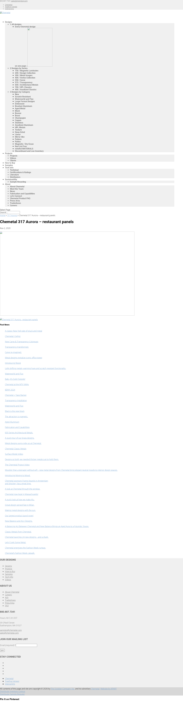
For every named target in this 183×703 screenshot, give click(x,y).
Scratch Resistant (23, 96)
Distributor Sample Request (12, 694)
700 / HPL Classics (23, 87)
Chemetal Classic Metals (15, 448)
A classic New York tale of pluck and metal (23, 331)
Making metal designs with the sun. (20, 510)
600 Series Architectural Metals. (19, 432)
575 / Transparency (23, 82)
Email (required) (8, 645)
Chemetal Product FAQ (20, 198)
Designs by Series (19, 68)
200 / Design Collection (25, 73)
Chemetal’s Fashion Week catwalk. (20, 553)
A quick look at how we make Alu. (19, 499)
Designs (8, 566)
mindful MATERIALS (24, 149)
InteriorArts (9, 9)
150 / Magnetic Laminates (26, 70)
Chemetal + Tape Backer (16, 395)
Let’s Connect (16, 196)
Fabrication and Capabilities (22, 193)
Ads (6, 597)
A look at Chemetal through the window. (22, 489)
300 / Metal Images (23, 75)
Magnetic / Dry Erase (24, 144)
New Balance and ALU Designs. (18, 521)
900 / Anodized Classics (25, 89)
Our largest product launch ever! (19, 515)
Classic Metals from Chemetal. (18, 531)
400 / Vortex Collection (25, 78)
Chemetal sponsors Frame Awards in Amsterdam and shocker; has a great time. (26, 482)
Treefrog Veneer (11, 7)
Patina (18, 141)
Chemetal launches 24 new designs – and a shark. (27, 537)
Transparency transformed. (17, 347)
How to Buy (10, 571)
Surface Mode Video (14, 454)
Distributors (15, 177)
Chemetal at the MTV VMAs (17, 384)
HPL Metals (20, 127)
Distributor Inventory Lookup (12, 691)
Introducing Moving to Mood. (17, 475)
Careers (13, 205)
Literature (14, 175)
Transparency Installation (16, 400)
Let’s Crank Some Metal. (15, 542)
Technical (14, 170)
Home (2, 215)
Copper (18, 120)
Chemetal (8, 5)
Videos (13, 158)
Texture (18, 130)
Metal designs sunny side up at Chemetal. (23, 443)
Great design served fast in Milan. (19, 505)
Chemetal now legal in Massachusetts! (21, 494)
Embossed (19, 104)
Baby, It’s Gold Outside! (15, 379)
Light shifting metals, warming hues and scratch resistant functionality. (35, 368)
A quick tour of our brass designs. (19, 438)
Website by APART (108, 688)
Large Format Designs (25, 101)
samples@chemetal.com (11, 630)
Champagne (20, 118)
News (12, 191)
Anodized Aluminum (24, 125)
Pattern (18, 139)
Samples (9, 574)
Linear (18, 134)
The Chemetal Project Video (17, 464)
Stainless (19, 123)
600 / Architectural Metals (26, 85)
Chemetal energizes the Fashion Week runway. (25, 547)
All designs (15, 24)
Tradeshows (15, 203)
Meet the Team (17, 189)
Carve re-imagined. (13, 352)
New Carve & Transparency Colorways (21, 341)
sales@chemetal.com (9, 633)
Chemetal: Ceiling (12, 336)
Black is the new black (14, 411)
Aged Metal (20, 108)
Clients (13, 160)
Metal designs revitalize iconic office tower (23, 357)
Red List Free (21, 146)
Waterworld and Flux (24, 99)
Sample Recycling (18, 182)
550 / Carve (20, 80)
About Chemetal (17, 186)
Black (17, 111)
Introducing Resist (13, 363)
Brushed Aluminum (23, 106)
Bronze (18, 113)
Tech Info (9, 167)
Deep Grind (20, 132)
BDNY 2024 (10, 389)
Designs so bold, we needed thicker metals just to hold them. (32, 459)
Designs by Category (20, 92)
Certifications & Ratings (20, 172)
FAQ (7, 605)
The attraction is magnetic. (16, 416)
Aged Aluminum (12, 422)
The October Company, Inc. (63, 688)
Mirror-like (20, 137)
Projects (8, 153)
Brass (17, 115)
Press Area (15, 201)
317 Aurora (12, 215)
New (17, 94)
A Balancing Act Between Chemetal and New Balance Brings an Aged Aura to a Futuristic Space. (47, 526)
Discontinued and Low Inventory (29, 151)
